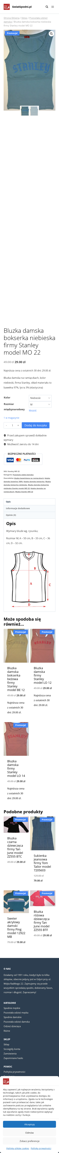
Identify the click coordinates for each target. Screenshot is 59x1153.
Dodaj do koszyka (36, 425)
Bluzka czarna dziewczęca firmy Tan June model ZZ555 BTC (15, 847)
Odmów (29, 1132)
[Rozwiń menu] (52, 6)
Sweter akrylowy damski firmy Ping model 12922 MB (16, 927)
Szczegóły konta (12, 1048)
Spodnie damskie (12, 1017)
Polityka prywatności (41, 1148)
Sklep (6, 1044)
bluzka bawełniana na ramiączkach (29, 478)
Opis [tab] (8, 501)
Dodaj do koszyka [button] (43, 713)
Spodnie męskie (12, 1008)
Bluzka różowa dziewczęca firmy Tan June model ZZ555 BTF (41, 921)
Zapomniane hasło (13, 1058)
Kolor (7, 397)
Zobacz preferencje (29, 1141)
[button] (51, 33)
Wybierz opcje (16, 720)
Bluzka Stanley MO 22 (24, 492)
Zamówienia (10, 1053)
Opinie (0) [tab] (11, 515)
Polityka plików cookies (17, 1148)
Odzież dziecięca (12, 1026)
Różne (7, 1030)
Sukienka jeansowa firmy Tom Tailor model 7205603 (42, 863)
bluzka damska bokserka (34, 481)
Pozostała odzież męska (16, 1012)
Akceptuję (29, 1124)
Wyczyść (32, 410)
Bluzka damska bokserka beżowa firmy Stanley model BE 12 (16, 679)
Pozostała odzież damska (23, 475)
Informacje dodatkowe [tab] (18, 508)
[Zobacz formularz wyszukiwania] (45, 6)
